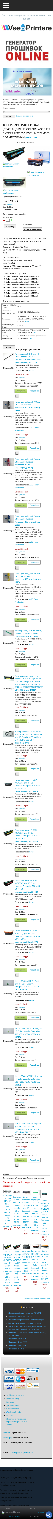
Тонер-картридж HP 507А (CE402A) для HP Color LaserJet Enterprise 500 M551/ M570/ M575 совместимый (28, 836)
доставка (10, 204)
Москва (6, 1433)
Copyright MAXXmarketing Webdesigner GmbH (37, 1298)
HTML (27, 321)
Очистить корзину (14, 1516)
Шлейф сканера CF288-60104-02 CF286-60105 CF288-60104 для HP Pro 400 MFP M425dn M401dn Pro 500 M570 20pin (28, 737)
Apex (31, 1000)
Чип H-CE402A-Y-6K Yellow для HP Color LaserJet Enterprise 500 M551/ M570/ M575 (28, 1079)
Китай (32, 370)
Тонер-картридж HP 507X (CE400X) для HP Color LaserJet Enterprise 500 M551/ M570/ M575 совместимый (28, 936)
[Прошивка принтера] (4, 1361)
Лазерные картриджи (27, 100)
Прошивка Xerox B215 (17, 1339)
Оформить (40, 1512)
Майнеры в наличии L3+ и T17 (21, 1316)
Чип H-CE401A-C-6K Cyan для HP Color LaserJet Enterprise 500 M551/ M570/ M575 (28, 1031)
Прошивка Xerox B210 (17, 1345)
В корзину (21, 391)
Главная (15, 100)
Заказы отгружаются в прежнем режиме (24, 1323)
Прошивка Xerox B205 (17, 1342)
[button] (49, 1514)
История (7, 1508)
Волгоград (7, 1438)
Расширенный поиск (24, 116)
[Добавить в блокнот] (17, 396)
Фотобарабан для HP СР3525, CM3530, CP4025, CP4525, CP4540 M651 (28, 633)
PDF (34, 333)
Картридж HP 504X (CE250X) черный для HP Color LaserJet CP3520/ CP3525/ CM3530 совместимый (37, 1265)
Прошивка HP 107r (16, 1349)
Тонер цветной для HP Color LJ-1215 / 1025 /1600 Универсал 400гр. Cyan (27, 519)
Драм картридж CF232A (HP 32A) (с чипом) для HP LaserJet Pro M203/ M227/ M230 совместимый (37, 1214)
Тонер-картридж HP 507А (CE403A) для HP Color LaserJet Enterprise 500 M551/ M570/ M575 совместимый (28, 886)
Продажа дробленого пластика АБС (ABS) (25, 1313)
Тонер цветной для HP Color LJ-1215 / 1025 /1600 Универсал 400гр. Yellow (27, 576)
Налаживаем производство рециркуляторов (26, 1320)
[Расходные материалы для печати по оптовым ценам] (26, 27)
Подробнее (34, 391)
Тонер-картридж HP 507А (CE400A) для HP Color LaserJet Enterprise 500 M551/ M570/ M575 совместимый (28, 785)
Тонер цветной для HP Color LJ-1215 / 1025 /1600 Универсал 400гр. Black (27, 405)
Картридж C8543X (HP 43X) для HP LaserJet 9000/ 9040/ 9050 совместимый (28, 1262)
